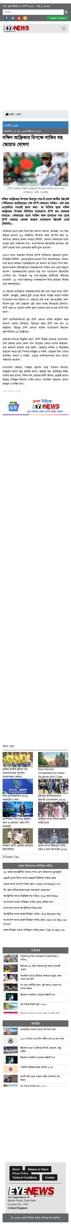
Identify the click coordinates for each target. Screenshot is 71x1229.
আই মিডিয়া (28, 1218)
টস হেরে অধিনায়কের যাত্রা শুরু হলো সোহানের (26, 890)
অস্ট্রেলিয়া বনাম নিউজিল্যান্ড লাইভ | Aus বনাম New (30, 896)
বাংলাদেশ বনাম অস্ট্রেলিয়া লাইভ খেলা (23, 908)
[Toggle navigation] (63, 28)
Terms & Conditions (24, 1177)
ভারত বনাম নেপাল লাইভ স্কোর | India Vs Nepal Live (31, 884)
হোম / (12, 114)
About (16, 1169)
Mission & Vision (38, 1169)
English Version (57, 18)
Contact (49, 1177)
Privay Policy (20, 1173)
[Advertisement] (35, 70)
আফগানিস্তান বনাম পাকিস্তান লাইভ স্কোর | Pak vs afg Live (34, 930)
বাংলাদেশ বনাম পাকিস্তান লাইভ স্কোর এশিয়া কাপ (28, 902)
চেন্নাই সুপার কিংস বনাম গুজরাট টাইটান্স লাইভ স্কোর (29, 878)
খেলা (18, 114)
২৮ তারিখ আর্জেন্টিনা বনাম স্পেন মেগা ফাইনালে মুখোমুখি (32, 872)
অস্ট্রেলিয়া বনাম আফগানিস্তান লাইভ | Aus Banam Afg (32, 914)
